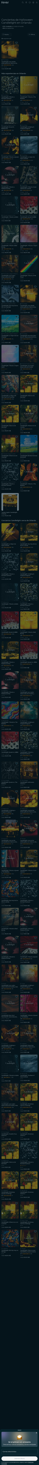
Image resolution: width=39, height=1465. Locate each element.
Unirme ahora (19, 1457)
